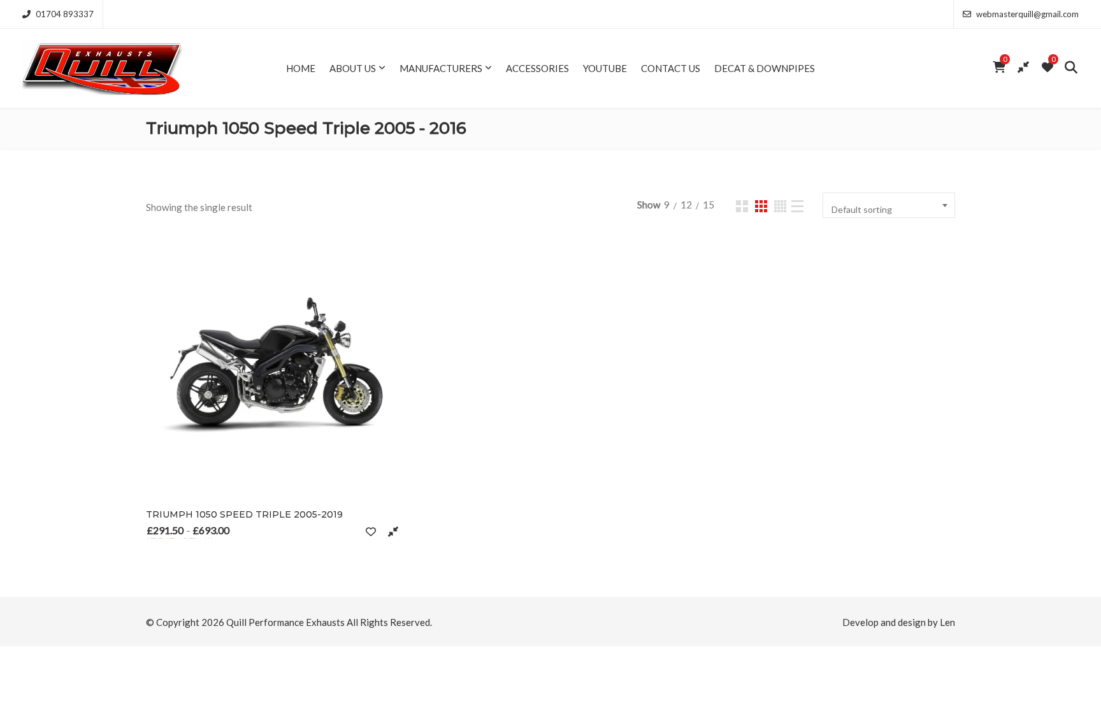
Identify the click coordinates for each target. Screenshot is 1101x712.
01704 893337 (65, 14)
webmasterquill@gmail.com (1027, 14)
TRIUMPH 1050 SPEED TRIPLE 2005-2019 (244, 514)
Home (300, 68)
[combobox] (889, 205)
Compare (393, 531)
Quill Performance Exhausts (285, 622)
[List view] (797, 206)
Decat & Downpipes (764, 68)
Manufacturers (440, 68)
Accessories (537, 68)
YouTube (605, 68)
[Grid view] (742, 206)
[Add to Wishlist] (370, 531)
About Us (352, 68)
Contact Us (670, 68)
